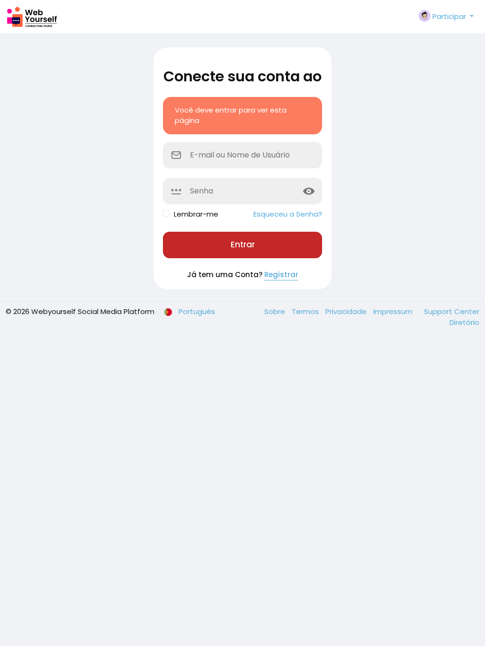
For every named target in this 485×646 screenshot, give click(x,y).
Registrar (281, 274)
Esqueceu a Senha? (287, 214)
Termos (306, 311)
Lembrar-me (196, 214)
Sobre (275, 311)
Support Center (451, 311)
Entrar (243, 244)
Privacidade (346, 311)
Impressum (393, 311)
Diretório (464, 322)
